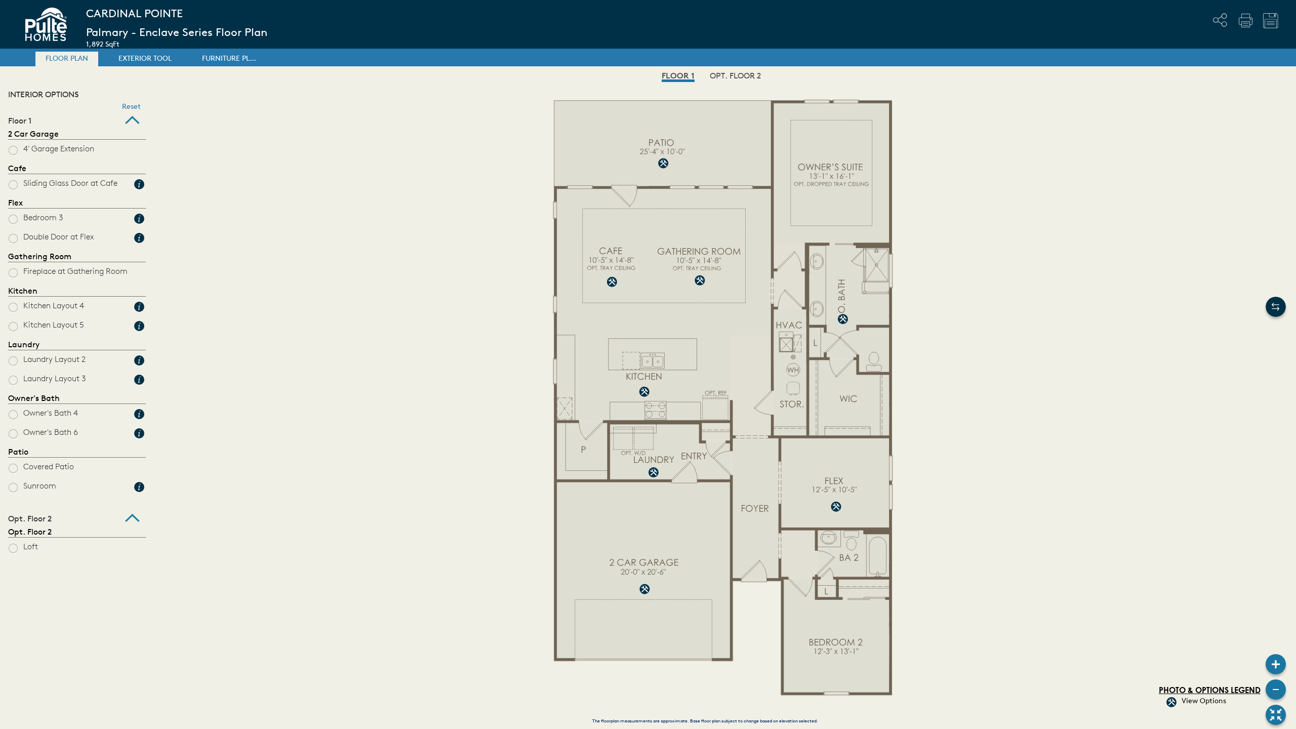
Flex (15, 203)
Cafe (17, 169)
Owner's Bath (34, 399)
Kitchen (22, 292)
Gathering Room (39, 257)
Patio (18, 453)
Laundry (23, 345)
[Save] (1271, 21)
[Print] (1245, 20)
